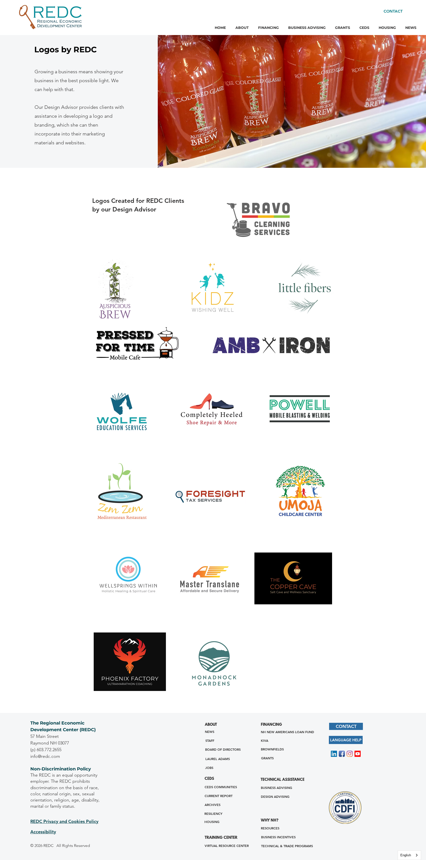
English (405, 855)
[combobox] (409, 855)
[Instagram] (350, 754)
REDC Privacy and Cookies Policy (64, 821)
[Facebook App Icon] (342, 754)
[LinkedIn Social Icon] (334, 754)
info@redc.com (45, 756)
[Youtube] (358, 754)
